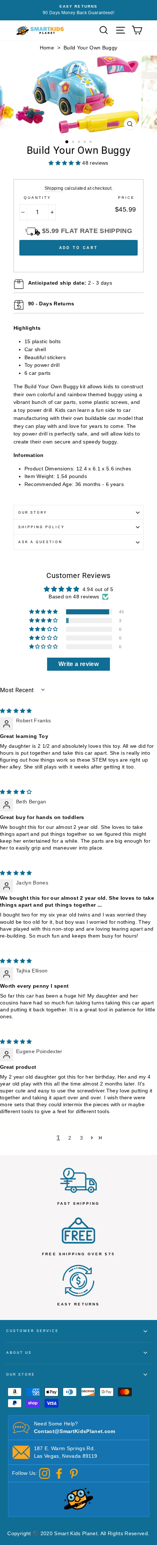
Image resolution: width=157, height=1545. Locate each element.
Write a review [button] (78, 664)
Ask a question (40, 542)
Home (47, 48)
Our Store (20, 1374)
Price (126, 198)
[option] (78, 95)
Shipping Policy (41, 527)
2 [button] (74, 142)
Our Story (32, 512)
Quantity (37, 198)
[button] (44, 611)
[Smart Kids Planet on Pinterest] (73, 1473)
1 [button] (67, 142)
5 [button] (91, 142)
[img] (16, 711)
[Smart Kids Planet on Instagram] (44, 1473)
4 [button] (85, 142)
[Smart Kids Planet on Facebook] (59, 1473)
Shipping (54, 188)
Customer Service (32, 1331)
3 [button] (79, 142)
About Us (19, 1353)
